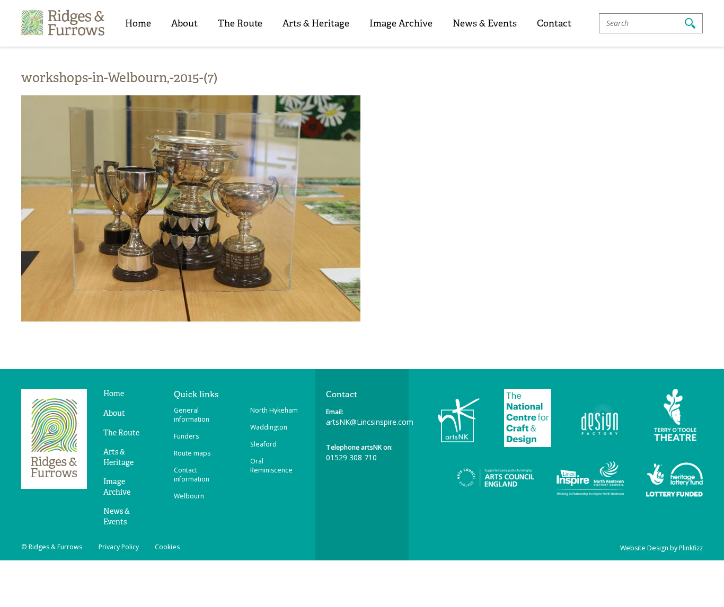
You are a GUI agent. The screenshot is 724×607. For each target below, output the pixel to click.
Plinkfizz (691, 547)
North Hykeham (274, 410)
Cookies (167, 546)
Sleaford (263, 444)
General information (191, 415)
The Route (240, 23)
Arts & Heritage (315, 23)
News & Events (485, 23)
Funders (186, 436)
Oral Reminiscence (271, 466)
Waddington (268, 427)
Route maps (192, 453)
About (184, 23)
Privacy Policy (119, 546)
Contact (554, 23)
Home (138, 23)
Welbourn (189, 496)
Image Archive (400, 23)
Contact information (191, 475)
